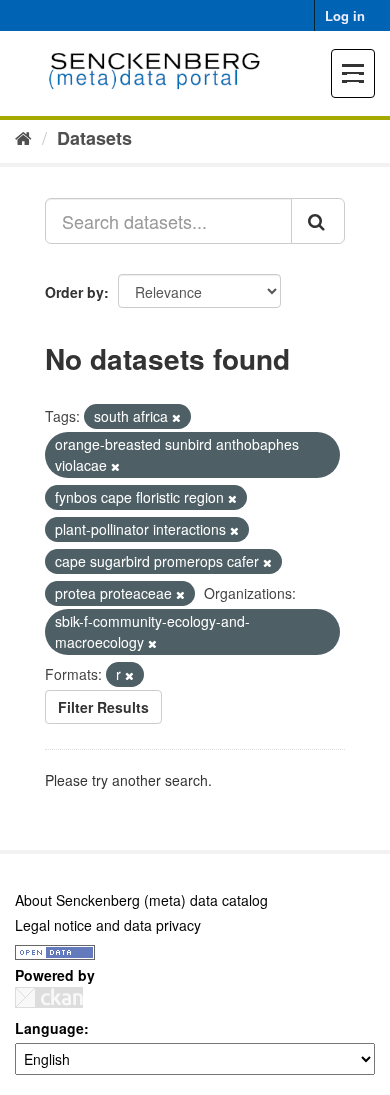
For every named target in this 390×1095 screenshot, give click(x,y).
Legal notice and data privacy (108, 925)
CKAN (49, 997)
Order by (74, 292)
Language (49, 1028)
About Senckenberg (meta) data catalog (141, 900)
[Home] (23, 137)
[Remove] (176, 417)
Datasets (94, 138)
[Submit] (318, 221)
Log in (345, 15)
